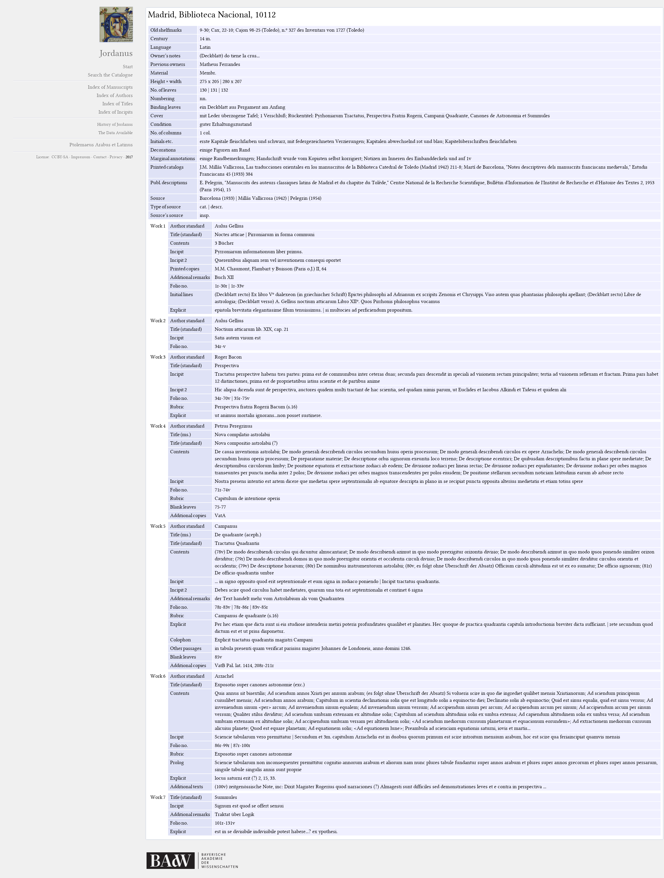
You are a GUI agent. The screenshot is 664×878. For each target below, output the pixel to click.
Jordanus (116, 53)
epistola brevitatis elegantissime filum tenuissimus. (268, 310)
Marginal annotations (172, 158)
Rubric (177, 407)
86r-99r (222, 745)
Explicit (178, 310)
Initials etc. (161, 141)
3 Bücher (224, 243)
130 (203, 90)
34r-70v (222, 398)
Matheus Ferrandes (220, 64)
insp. (205, 215)
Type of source (165, 207)
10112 (265, 14)
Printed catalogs (167, 167)
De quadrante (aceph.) (238, 535)
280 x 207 (232, 81)
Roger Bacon (228, 357)
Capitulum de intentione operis (247, 498)
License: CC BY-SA (52, 157)
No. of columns (166, 133)
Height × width (166, 81)
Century (159, 39)
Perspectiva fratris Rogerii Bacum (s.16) (256, 407)
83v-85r (260, 607)
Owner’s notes (165, 56)
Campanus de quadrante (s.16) (246, 616)
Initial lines (181, 294)
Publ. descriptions (168, 183)
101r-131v (225, 823)
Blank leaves (183, 507)
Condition (160, 124)
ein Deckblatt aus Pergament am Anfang (242, 107)
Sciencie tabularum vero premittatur (253, 737)
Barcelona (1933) (217, 198)
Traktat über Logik (234, 814)
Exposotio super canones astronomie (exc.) (260, 685)
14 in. (205, 39)
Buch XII (224, 277)
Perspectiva (227, 365)
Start (128, 67)
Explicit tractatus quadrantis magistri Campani (264, 640)
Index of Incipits (116, 112)
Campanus (226, 526)
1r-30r (221, 286)
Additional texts (186, 787)
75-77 (220, 507)
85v (218, 657)
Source (157, 198)
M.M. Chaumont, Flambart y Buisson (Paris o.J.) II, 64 (270, 269)
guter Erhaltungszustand (226, 124)
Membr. (208, 73)
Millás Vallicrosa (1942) (262, 198)
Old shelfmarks (166, 30)
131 (213, 90)
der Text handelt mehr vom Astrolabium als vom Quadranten (279, 598)
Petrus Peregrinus (233, 426)
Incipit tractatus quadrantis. (411, 581)
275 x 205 (209, 81)
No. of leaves (163, 90)
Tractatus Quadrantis (237, 543)
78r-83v (222, 607)
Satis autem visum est (238, 338)
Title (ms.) (180, 434)
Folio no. (179, 286)
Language (160, 47)
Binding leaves (165, 107)
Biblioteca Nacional (215, 14)
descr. (217, 207)
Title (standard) (186, 234)
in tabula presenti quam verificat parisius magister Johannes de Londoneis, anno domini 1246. (313, 648)
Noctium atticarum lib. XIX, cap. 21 (251, 329)
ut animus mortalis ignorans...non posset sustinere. (268, 415)
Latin (205, 47)
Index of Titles (117, 104)
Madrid (161, 14)
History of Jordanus (115, 124)
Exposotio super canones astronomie (253, 754)
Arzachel (224, 676)
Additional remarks (190, 277)
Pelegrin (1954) (305, 198)
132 (224, 90)
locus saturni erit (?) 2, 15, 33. (245, 778)
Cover (156, 116)
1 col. (205, 133)
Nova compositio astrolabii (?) (246, 443)
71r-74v (222, 490)
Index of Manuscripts (110, 87)
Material (159, 73)
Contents (179, 243)
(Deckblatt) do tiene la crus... (230, 56)
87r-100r (241, 745)
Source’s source (166, 215)
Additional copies (188, 515)
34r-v (220, 346)
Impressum (80, 157)
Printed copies (184, 269)
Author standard (187, 226)
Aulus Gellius (229, 226)
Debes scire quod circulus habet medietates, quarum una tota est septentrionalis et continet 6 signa (319, 590)
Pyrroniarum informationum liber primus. (259, 252)
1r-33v (237, 286)
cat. (203, 207)
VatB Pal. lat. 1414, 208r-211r (244, 665)
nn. (203, 98)
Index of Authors (115, 95)
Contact (100, 157)
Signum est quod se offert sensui (249, 806)
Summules (226, 797)
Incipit (177, 252)
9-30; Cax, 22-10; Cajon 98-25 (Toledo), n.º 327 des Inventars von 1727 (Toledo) (282, 30)
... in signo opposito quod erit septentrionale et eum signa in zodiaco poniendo (296, 581)
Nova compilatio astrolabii (242, 434)
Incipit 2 (178, 260)
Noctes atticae (229, 234)
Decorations (163, 150)
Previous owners (167, 64)
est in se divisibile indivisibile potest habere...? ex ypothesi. (276, 831)
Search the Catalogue (110, 75)
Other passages (186, 648)
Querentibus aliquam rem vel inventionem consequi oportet (278, 260)
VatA (220, 515)
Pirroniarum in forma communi (281, 234)
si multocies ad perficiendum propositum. (368, 310)
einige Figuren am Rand (225, 150)
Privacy (116, 157)
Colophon (180, 640)
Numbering (162, 98)
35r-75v (242, 398)
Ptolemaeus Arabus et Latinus (101, 145)
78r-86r (241, 607)
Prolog (177, 762)
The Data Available (115, 132)
